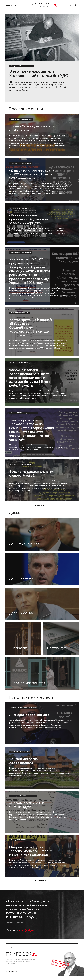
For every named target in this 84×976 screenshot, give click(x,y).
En (70, 5)
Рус (67, 5)
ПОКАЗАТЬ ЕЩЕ (42, 505)
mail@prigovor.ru (29, 930)
